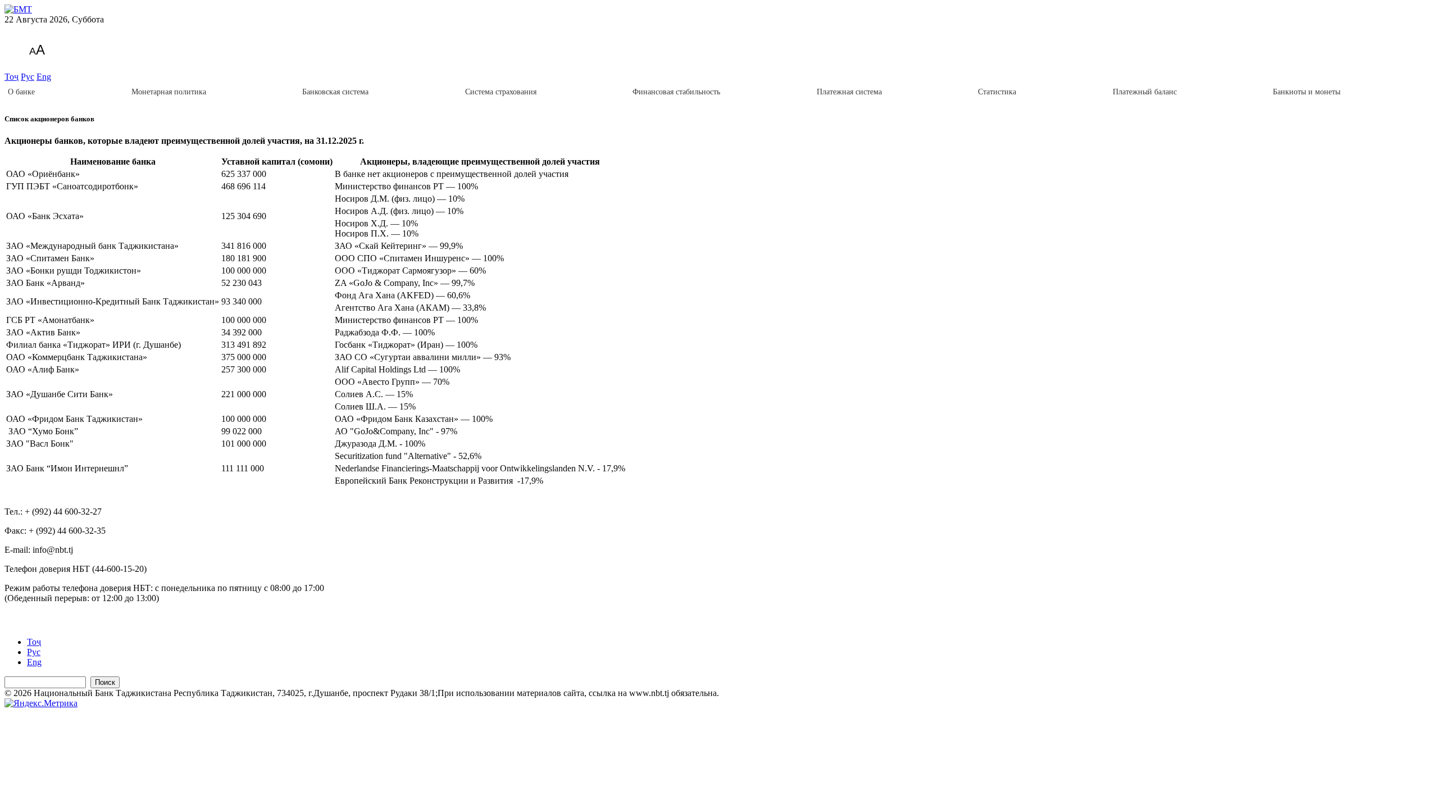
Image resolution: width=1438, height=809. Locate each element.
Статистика (997, 92)
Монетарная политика (168, 92)
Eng (44, 76)
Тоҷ (11, 76)
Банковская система (335, 92)
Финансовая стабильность (676, 92)
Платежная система (849, 92)
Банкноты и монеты (1306, 92)
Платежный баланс (1145, 92)
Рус (27, 76)
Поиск (105, 682)
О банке (21, 92)
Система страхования (500, 92)
